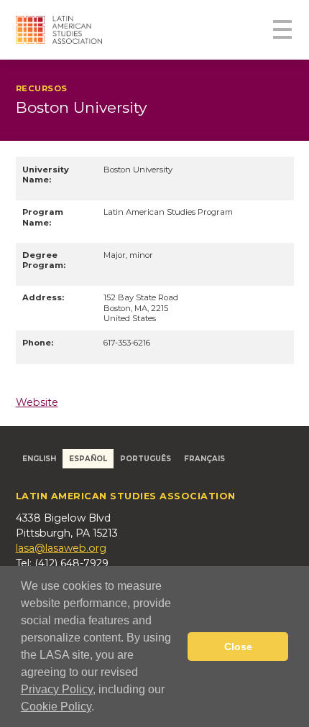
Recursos (42, 88)
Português (145, 458)
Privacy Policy (57, 689)
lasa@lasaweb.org (61, 548)
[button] (99, 708)
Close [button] (238, 646)
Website (37, 402)
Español (88, 458)
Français (204, 458)
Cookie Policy (56, 706)
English (39, 458)
